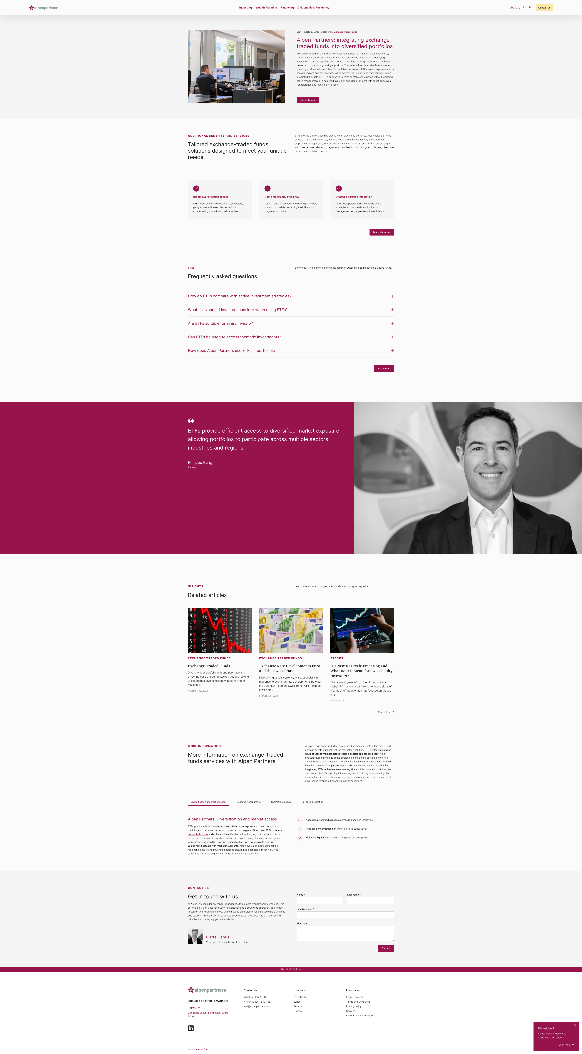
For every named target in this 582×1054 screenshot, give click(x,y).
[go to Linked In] (191, 1028)
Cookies (350, 1010)
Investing (245, 7)
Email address (305, 909)
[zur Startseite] (44, 7)
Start (299, 32)
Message (303, 923)
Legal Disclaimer (355, 996)
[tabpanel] (291, 832)
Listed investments (323, 32)
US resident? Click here (291, 969)
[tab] (208, 802)
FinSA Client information (359, 1015)
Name (301, 894)
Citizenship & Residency (313, 7)
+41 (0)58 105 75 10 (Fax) (257, 1001)
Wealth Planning (266, 7)
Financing (287, 7)
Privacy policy (353, 1006)
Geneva (297, 1006)
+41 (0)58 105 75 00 (255, 996)
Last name (354, 894)
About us (514, 7)
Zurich (296, 1001)
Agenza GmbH (202, 1049)
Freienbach (299, 996)
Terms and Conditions (358, 1001)
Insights (528, 7)
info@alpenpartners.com (257, 1006)
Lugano (297, 1010)
